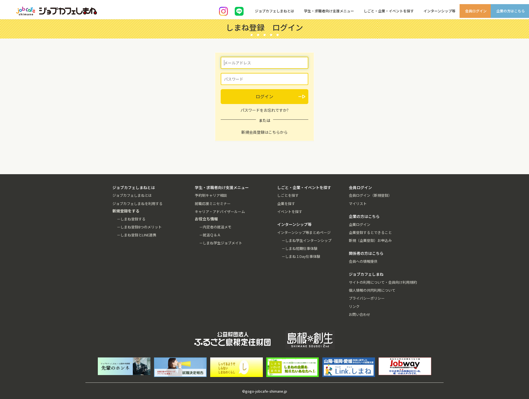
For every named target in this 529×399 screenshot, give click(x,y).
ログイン (264, 96)
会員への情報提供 (363, 261)
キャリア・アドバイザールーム (220, 211)
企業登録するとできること (370, 232)
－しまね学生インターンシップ (306, 240)
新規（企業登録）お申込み (370, 240)
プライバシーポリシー (367, 298)
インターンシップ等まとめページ (304, 232)
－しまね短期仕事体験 (299, 248)
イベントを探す (289, 211)
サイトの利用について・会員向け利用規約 (383, 282)
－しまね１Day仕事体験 (301, 256)
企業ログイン (359, 224)
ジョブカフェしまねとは (132, 195)
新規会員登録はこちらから (264, 132)
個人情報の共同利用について (372, 290)
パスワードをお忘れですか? (264, 110)
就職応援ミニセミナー (213, 203)
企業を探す (286, 203)
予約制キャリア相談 (211, 195)
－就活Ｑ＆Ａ (210, 234)
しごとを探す (288, 195)
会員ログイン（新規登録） (370, 195)
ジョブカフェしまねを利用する (137, 203)
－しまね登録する (131, 219)
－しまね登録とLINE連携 (136, 234)
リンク (354, 306)
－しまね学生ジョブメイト (220, 242)
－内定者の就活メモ (215, 226)
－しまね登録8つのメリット (139, 226)
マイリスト (358, 203)
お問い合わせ (359, 314)
